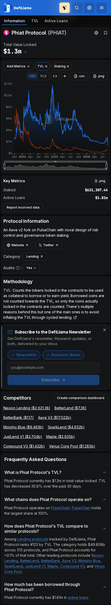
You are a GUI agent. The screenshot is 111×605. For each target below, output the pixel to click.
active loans (78, 597)
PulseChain (60, 508)
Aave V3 (69, 561)
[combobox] (89, 8)
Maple (52, 566)
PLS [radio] (43, 76)
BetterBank (50, 561)
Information (14, 21)
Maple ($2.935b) (60, 436)
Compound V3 (72, 566)
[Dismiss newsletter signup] (104, 330)
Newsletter (26, 355)
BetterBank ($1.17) (18, 417)
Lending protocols (32, 539)
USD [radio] (32, 76)
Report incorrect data (23, 207)
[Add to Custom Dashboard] (65, 76)
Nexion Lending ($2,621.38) (26, 408)
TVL (34, 21)
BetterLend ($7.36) (70, 408)
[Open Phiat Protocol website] (96, 33)
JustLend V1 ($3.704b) (22, 436)
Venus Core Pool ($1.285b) (72, 446)
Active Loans (56, 21)
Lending (32, 256)
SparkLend (13, 566)
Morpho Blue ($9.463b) (23, 427)
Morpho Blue (89, 561)
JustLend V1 (35, 566)
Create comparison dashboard (80, 398)
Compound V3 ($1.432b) (24, 446)
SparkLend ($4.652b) (66, 427)
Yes (29, 268)
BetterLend (29, 561)
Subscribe (50, 380)
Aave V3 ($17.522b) (54, 417)
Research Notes (65, 355)
